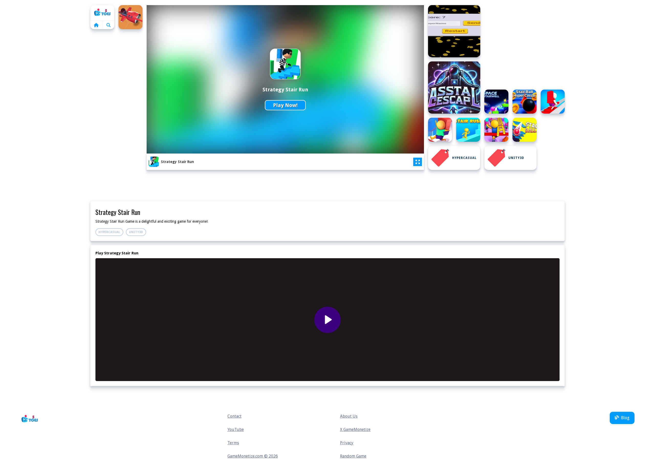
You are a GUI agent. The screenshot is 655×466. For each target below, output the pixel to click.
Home (102, 12)
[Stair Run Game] (440, 130)
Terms (233, 442)
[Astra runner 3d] (454, 31)
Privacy (346, 442)
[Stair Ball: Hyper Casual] (524, 102)
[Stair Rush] (468, 130)
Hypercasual (464, 158)
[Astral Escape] (454, 87)
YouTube (235, 429)
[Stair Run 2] (553, 102)
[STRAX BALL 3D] (524, 130)
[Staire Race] (496, 130)
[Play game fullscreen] (417, 162)
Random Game (353, 456)
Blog (625, 417)
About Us (348, 416)
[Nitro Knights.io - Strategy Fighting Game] (130, 17)
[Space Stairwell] (496, 102)
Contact (234, 416)
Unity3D (516, 158)
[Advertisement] (116, 112)
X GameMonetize (355, 429)
